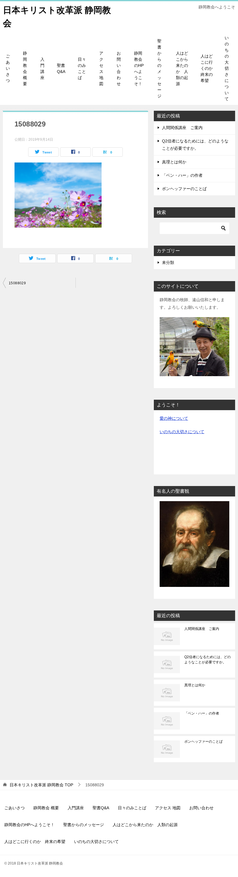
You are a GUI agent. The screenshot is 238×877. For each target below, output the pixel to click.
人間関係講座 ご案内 (182, 127)
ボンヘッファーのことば (184, 188)
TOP (41, 785)
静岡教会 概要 (25, 68)
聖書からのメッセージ (159, 68)
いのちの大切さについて (227, 68)
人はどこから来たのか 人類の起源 (182, 68)
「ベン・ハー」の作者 (182, 175)
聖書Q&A (61, 68)
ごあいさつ (8, 68)
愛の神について (174, 418)
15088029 (17, 283)
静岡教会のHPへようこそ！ (139, 68)
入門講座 (42, 68)
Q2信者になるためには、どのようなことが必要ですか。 (207, 659)
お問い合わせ (119, 68)
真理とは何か (174, 162)
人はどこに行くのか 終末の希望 (209, 68)
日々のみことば (82, 68)
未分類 (168, 262)
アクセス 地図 (101, 68)
